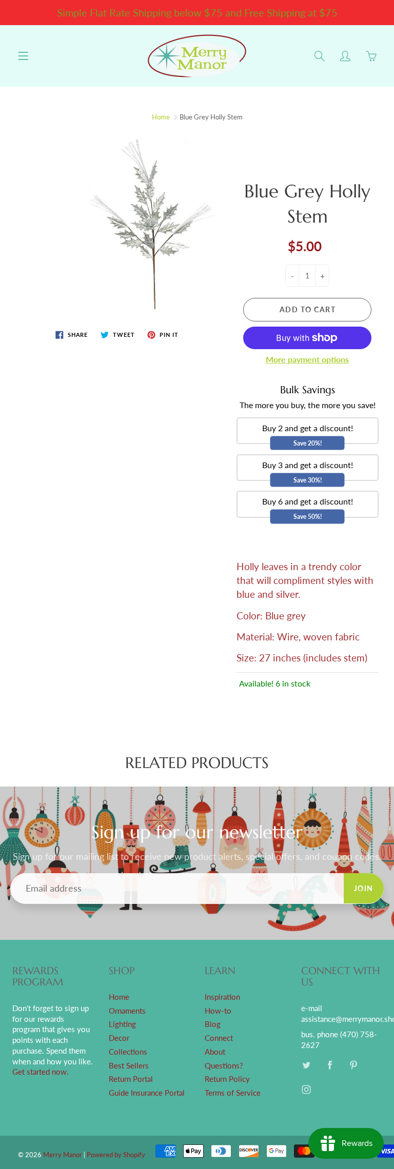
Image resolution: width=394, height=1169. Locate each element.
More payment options (307, 359)
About (215, 1051)
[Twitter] (307, 1065)
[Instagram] (307, 1090)
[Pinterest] (354, 1065)
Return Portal (131, 1079)
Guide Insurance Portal (147, 1093)
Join (363, 888)
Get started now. (40, 1071)
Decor (119, 1038)
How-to (218, 1010)
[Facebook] (330, 1065)
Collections (128, 1051)
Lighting (122, 1024)
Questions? (224, 1065)
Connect (219, 1038)
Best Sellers (129, 1065)
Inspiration (222, 997)
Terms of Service (233, 1093)
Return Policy (227, 1079)
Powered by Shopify (116, 1155)
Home (161, 117)
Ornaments (127, 1010)
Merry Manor (62, 1155)
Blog (213, 1024)
